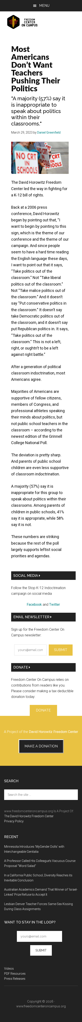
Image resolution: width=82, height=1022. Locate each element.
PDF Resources (15, 973)
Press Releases (14, 978)
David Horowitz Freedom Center (53, 732)
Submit (60, 650)
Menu (44, 6)
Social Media (26, 576)
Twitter (54, 604)
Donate (21, 667)
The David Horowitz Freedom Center (29, 816)
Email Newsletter (31, 617)
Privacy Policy (14, 821)
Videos (9, 968)
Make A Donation (41, 746)
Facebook (34, 604)
